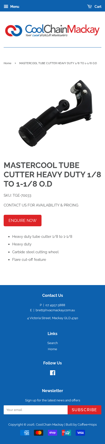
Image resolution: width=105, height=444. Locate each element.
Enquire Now (23, 220)
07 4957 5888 (55, 305)
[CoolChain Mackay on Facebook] (52, 374)
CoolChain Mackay (49, 424)
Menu (14, 7)
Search (52, 343)
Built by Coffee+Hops (81, 424)
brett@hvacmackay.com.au (55, 310)
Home (7, 63)
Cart (97, 7)
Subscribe (84, 410)
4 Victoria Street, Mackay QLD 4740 (52, 318)
